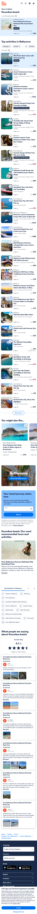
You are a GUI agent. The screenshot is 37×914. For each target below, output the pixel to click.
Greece (9, 834)
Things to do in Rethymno (9, 836)
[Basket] (26, 3)
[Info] (16, 16)
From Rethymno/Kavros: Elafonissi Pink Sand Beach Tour (17, 658)
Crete (16, 834)
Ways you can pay (8, 886)
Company (6, 878)
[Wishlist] (22, 3)
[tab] (13, 588)
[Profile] (34, 3)
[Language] (29, 3)
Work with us (7, 882)
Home (3, 834)
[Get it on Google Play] (9, 868)
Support (5, 874)
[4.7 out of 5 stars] (18, 648)
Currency (6, 854)
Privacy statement (18, 525)
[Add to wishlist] (10, 20)
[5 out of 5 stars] (18, 661)
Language (6, 845)
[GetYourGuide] (3, 3)
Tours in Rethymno (25, 836)
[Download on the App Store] (24, 868)
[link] (18, 27)
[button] (18, 27)
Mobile (5, 864)
